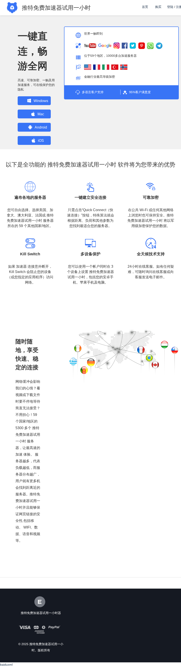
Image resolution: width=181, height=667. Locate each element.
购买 (158, 7)
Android (41, 127)
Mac (41, 114)
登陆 (170, 7)
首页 (145, 7)
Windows (41, 101)
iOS (41, 140)
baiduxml (6, 664)
